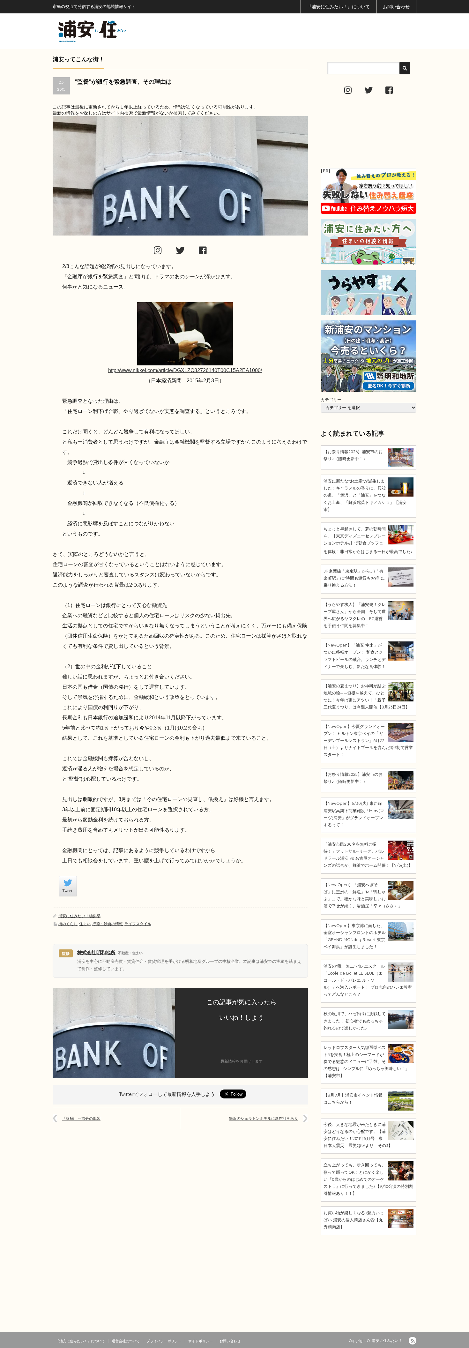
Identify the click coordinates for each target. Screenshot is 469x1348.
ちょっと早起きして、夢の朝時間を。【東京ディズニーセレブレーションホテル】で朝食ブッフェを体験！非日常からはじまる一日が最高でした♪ (368, 540)
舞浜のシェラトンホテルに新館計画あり (263, 1118)
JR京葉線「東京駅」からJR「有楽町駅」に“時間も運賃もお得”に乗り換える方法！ (354, 578)
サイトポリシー (200, 1341)
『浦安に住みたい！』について (338, 7)
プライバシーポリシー (164, 1341)
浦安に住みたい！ (387, 1340)
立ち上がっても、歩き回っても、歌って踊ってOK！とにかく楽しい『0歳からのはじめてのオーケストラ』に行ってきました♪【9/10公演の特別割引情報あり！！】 (368, 1178)
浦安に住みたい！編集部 (79, 915)
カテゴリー (331, 399)
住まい (85, 923)
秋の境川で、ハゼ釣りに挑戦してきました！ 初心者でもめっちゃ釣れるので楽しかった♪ (355, 1020)
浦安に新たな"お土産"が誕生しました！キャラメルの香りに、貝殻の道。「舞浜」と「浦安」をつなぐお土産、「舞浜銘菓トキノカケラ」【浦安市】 (365, 495)
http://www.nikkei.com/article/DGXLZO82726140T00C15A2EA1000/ (185, 370)
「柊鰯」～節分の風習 (81, 1118)
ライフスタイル (137, 923)
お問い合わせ (396, 7)
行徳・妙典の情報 (107, 923)
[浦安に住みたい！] (121, 31)
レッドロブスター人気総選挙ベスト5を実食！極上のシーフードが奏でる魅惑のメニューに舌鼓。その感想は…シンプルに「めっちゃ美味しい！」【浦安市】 (366, 1061)
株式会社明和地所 (96, 952)
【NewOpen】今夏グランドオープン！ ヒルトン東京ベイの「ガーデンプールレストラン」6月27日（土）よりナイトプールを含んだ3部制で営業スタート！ (368, 740)
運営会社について (126, 1341)
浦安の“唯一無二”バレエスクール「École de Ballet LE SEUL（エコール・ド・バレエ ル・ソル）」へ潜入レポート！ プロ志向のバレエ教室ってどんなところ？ (368, 980)
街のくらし (68, 923)
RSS (412, 1340)
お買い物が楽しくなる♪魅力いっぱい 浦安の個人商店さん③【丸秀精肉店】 (354, 1219)
